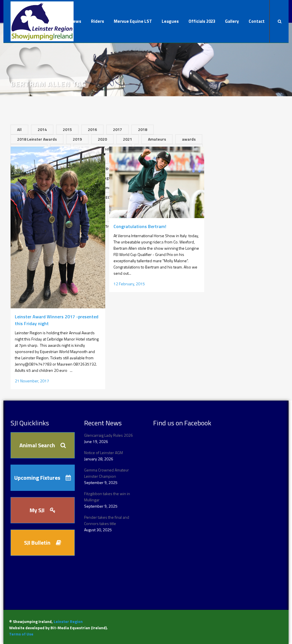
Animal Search (37, 445)
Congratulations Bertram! (139, 226)
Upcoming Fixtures (37, 477)
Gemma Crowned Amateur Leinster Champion (106, 473)
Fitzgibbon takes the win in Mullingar (107, 497)
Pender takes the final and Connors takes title (106, 520)
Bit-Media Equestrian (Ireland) (78, 628)
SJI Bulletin (37, 542)
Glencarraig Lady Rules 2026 (108, 435)
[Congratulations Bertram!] (156, 182)
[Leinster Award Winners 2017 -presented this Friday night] (58, 227)
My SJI (37, 510)
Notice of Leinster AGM (103, 453)
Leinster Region (68, 621)
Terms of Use (21, 634)
